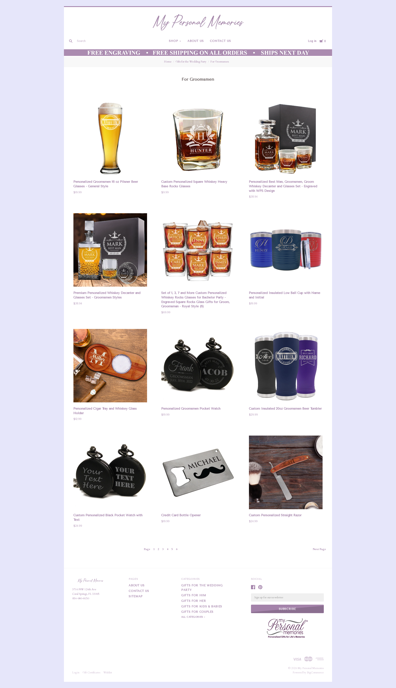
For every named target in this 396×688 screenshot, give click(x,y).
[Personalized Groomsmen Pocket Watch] (198, 366)
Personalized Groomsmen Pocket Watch (190, 408)
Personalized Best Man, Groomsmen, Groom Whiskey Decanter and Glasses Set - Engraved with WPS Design (283, 186)
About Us (195, 40)
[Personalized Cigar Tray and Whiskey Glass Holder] (110, 366)
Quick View (110, 169)
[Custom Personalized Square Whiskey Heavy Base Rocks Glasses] (198, 139)
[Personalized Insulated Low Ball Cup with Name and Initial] (286, 250)
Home (168, 62)
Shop (173, 40)
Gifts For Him (193, 595)
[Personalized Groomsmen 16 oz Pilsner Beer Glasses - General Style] (110, 139)
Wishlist (107, 672)
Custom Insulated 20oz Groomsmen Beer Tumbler (285, 408)
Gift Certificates (91, 672)
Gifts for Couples (197, 611)
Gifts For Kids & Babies (201, 606)
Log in (312, 40)
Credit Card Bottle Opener (181, 515)
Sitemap (136, 596)
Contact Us (220, 40)
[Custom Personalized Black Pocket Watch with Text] (110, 473)
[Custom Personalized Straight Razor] (286, 473)
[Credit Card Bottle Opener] (198, 473)
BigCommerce (315, 672)
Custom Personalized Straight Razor (275, 515)
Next (319, 549)
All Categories (192, 617)
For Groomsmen (219, 62)
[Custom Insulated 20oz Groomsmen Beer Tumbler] (286, 366)
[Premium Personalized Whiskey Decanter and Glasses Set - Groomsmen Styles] (110, 250)
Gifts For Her (193, 600)
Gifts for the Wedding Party (191, 62)
